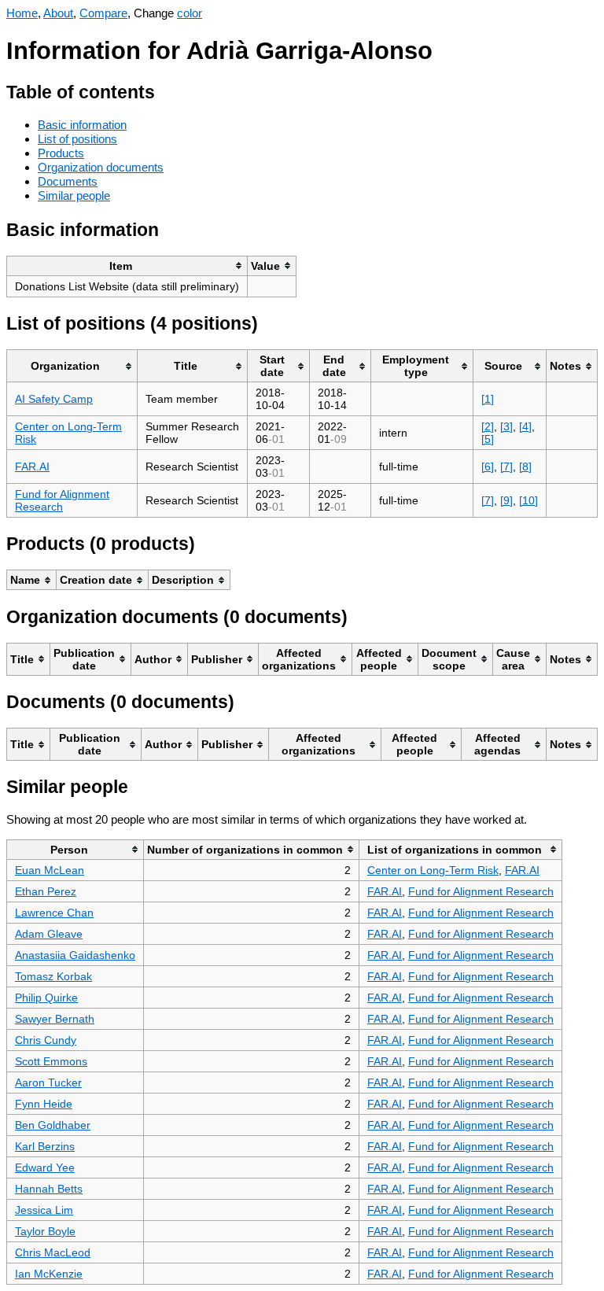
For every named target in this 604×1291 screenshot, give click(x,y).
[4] (525, 426)
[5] (487, 439)
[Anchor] (167, 90)
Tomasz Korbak (53, 976)
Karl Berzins (45, 1146)
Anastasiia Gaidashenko (75, 955)
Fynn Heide (43, 1103)
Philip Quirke (46, 997)
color (189, 13)
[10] (528, 500)
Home (22, 13)
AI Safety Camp (54, 399)
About (58, 13)
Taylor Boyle (45, 1231)
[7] (506, 466)
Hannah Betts (49, 1188)
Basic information (82, 124)
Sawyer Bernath (54, 1019)
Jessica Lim (44, 1210)
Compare (103, 13)
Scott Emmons (51, 1061)
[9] (506, 500)
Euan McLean (49, 870)
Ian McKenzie (49, 1273)
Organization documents (101, 167)
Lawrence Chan (54, 912)
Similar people (74, 195)
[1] (487, 399)
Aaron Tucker (48, 1082)
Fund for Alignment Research (62, 500)
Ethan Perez (45, 891)
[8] (525, 466)
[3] (506, 426)
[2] (487, 426)
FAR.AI (32, 466)
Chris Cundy (45, 1040)
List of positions (77, 139)
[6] (487, 466)
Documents (68, 181)
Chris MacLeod (52, 1252)
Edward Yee (45, 1167)
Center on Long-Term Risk (433, 870)
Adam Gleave (49, 934)
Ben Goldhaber (52, 1125)
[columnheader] (127, 265)
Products (61, 153)
